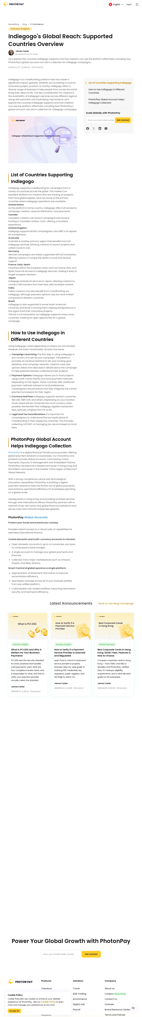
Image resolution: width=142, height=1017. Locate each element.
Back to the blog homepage (116, 603)
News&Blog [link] (13, 24)
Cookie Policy (48, 1001)
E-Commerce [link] (37, 24)
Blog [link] (25, 24)
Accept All (14, 1011)
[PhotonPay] (13, 5)
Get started (123, 120)
